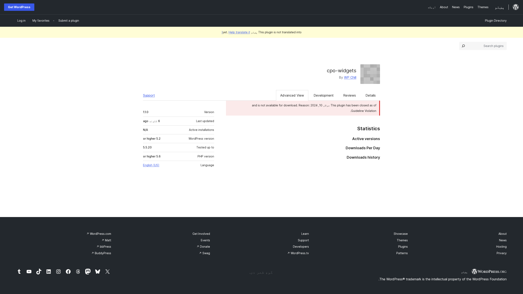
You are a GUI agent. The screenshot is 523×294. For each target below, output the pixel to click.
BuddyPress (101, 253)
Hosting (501, 246)
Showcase (401, 233)
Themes (402, 240)
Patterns (402, 253)
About (502, 233)
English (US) (151, 165)
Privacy (502, 253)
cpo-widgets (341, 71)
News (503, 240)
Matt (106, 240)
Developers (301, 246)
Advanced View (292, 95)
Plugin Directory (496, 20)
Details (370, 95)
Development (324, 95)
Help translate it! (236, 32)
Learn (305, 233)
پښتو (464, 272)
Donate (203, 246)
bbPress (103, 246)
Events (205, 240)
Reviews (349, 95)
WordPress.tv (298, 253)
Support (149, 95)
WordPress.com (98, 233)
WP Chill (350, 77)
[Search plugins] (463, 46)
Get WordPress (19, 7)
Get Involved (201, 233)
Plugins (403, 246)
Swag (204, 253)
